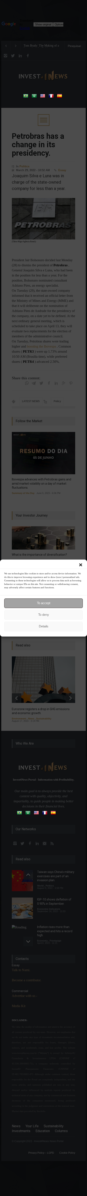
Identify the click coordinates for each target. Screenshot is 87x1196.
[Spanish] (59, 97)
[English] (42, 97)
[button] (81, 565)
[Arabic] (34, 97)
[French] (51, 97)
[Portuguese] (25, 97)
